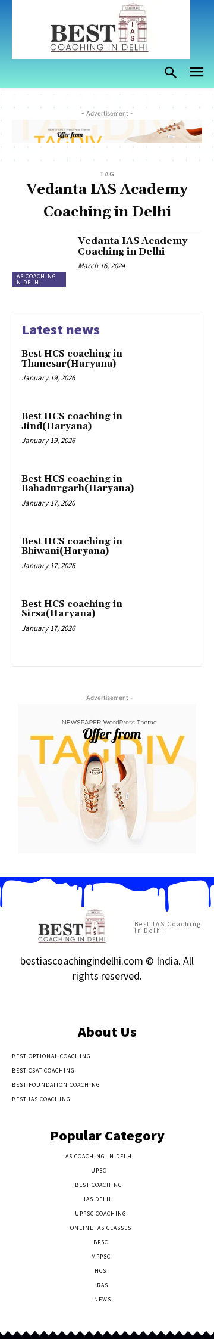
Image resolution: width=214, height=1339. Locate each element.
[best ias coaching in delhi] (101, 29)
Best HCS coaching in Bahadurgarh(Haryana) (77, 484)
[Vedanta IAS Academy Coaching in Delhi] (40, 258)
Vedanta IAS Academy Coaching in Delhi (132, 246)
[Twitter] (106, 999)
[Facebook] (65, 999)
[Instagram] (85, 999)
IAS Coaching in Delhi (35, 279)
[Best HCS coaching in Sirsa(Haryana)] (170, 619)
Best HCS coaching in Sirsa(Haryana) (71, 609)
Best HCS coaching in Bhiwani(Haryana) (71, 546)
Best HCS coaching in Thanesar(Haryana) (71, 359)
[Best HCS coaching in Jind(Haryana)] (170, 432)
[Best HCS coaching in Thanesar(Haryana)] (170, 369)
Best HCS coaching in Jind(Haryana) (71, 421)
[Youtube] (148, 999)
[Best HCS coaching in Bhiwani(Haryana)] (170, 557)
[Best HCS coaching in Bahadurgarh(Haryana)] (170, 494)
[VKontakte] (128, 999)
